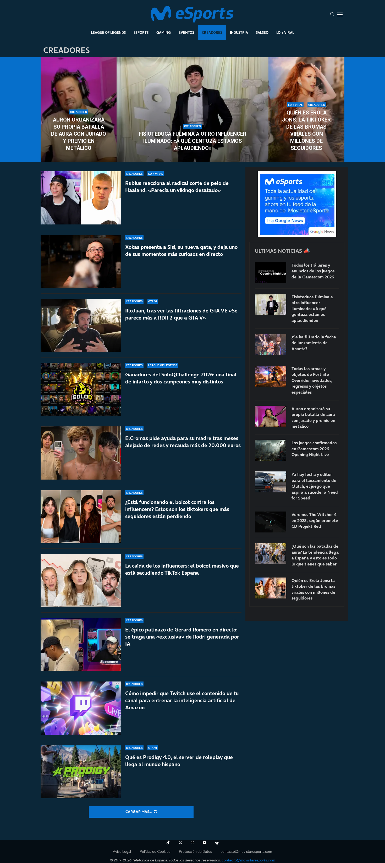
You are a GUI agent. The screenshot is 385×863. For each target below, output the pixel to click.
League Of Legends (108, 32)
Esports (141, 32)
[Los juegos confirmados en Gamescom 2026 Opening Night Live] (270, 450)
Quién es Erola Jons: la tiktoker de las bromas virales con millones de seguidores (306, 130)
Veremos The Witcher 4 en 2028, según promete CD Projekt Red (315, 520)
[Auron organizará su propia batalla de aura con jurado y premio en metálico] (270, 416)
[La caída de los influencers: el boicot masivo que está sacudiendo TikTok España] (81, 580)
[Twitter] (180, 842)
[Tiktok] (168, 842)
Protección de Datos (195, 851)
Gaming (163, 32)
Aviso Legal (122, 851)
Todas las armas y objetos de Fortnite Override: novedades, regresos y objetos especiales (312, 380)
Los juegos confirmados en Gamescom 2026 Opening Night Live (314, 448)
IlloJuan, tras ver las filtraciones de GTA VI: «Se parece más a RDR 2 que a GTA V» (181, 314)
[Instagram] (192, 842)
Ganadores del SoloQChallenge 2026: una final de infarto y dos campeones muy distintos (180, 378)
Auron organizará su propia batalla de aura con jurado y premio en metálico (78, 134)
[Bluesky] (217, 842)
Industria (239, 32)
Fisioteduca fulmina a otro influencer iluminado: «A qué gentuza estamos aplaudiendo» (192, 141)
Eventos (186, 32)
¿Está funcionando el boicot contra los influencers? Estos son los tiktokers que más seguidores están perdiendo (177, 509)
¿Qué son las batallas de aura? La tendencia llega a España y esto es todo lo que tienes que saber (315, 555)
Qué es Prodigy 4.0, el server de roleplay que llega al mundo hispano (179, 761)
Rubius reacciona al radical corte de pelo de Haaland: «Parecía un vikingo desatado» (177, 186)
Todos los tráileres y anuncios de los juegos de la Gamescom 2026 (313, 271)
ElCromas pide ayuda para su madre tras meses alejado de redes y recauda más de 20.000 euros (183, 442)
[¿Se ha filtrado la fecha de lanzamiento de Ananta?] (270, 344)
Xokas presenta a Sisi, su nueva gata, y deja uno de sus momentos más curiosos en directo (181, 250)
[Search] (332, 14)
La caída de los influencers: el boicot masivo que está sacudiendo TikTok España (182, 569)
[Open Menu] (340, 14)
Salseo (262, 32)
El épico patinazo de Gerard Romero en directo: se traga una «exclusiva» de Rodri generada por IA (182, 636)
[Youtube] (204, 842)
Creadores (212, 32)
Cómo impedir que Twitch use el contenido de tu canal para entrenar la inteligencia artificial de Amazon (182, 700)
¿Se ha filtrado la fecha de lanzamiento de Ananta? (314, 342)
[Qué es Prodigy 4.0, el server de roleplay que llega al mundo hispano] (81, 772)
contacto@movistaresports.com (246, 851)
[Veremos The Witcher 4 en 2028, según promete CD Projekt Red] (270, 522)
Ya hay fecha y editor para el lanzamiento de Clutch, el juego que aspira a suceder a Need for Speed (315, 486)
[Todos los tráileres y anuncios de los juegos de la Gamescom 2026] (270, 272)
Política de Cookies (155, 851)
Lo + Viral (285, 32)
